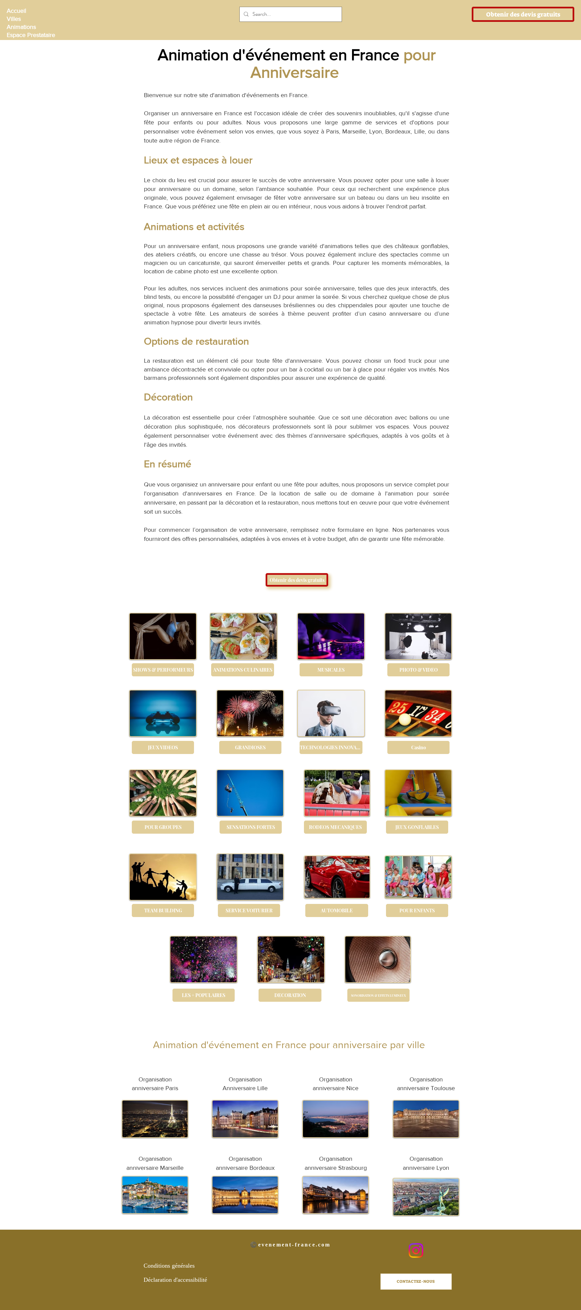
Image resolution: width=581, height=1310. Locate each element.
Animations (21, 27)
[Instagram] (416, 1250)
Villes (14, 18)
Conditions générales (169, 1265)
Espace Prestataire (30, 35)
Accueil (16, 10)
